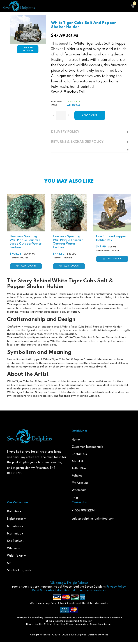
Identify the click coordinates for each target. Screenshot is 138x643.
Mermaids (14, 533)
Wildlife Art (15, 555)
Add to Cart (28, 266)
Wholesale (79, 490)
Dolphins (13, 511)
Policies (77, 475)
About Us (78, 461)
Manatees (14, 526)
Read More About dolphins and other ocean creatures (69, 590)
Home (76, 439)
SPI (9, 563)
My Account (80, 483)
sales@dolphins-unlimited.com (93, 518)
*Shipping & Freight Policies (69, 583)
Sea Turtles (14, 541)
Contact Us (79, 454)
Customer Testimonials (87, 447)
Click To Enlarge (27, 49)
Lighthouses (15, 519)
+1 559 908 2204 (83, 510)
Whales (12, 548)
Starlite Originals (19, 570)
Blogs (75, 497)
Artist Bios (79, 468)
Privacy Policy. (116, 586)
